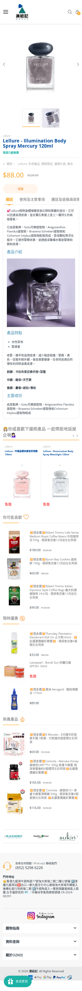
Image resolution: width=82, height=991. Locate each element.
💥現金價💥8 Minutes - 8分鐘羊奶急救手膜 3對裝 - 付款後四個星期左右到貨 (53, 738)
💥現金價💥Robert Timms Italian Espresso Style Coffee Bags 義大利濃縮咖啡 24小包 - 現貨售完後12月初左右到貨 (53, 591)
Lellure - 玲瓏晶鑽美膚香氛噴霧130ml (21, 453)
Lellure (6, 135)
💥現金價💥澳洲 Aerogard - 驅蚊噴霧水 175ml (54, 691)
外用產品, (34, 164)
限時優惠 (10, 618)
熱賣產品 (10, 719)
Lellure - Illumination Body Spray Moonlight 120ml (58, 453)
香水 (70, 164)
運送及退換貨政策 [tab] (65, 199)
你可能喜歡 (12, 517)
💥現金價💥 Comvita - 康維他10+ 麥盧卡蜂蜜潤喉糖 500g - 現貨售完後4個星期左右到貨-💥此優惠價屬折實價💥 (54, 794)
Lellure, (23, 164)
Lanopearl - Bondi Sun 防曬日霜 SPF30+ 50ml (50, 664)
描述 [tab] (9, 199)
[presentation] (73, 435)
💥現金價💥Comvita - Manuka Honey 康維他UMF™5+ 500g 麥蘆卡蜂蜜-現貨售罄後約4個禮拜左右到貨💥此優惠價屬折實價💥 (54, 766)
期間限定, (47, 164)
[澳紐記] (21, 12)
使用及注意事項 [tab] (32, 199)
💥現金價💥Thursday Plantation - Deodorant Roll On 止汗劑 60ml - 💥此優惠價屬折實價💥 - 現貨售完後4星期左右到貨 (53, 639)
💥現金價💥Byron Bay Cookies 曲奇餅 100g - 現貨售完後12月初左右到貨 (53, 561)
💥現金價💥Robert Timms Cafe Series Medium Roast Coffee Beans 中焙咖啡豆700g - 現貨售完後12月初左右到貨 (54, 536)
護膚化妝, (60, 164)
